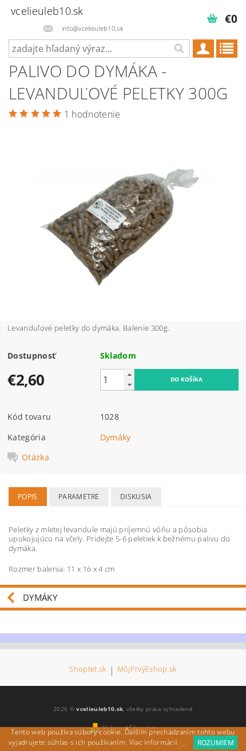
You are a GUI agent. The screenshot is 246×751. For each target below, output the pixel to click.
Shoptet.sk (87, 669)
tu (183, 743)
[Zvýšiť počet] (129, 374)
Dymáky (115, 437)
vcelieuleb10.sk (47, 11)
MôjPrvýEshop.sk (147, 669)
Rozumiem (215, 743)
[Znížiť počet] (129, 384)
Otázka (35, 457)
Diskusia (136, 496)
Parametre (79, 496)
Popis (28, 496)
